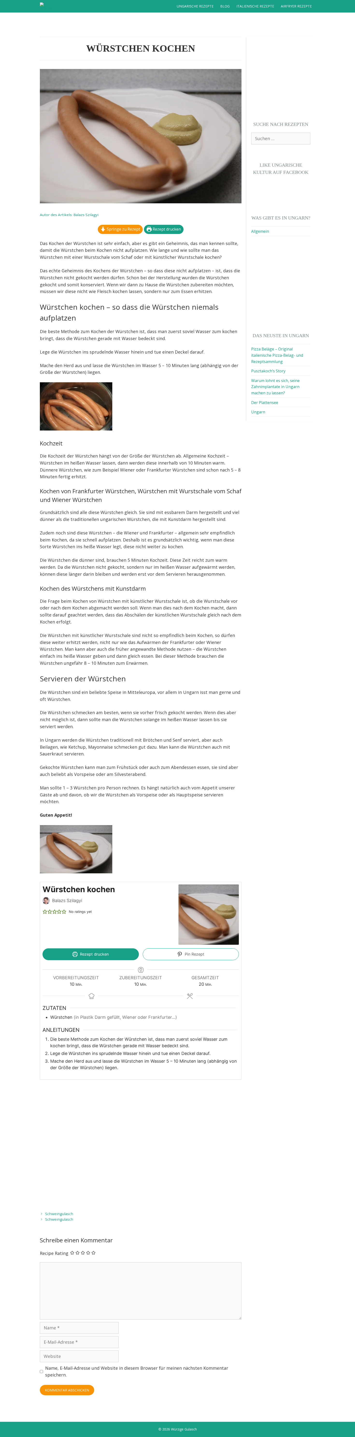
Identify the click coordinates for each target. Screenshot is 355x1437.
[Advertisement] (140, 1144)
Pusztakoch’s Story (268, 371)
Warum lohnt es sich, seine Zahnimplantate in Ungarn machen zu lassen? (275, 387)
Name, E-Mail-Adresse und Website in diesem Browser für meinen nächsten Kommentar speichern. (136, 1371)
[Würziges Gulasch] (49, 6)
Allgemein (260, 231)
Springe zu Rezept (123, 229)
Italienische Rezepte (255, 6)
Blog (225, 6)
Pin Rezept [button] (194, 954)
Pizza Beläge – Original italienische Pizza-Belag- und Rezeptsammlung (277, 355)
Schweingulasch (59, 1213)
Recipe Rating (54, 1253)
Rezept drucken (166, 229)
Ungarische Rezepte (195, 6)
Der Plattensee (264, 402)
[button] (45, 911)
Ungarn (258, 412)
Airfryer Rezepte (296, 6)
